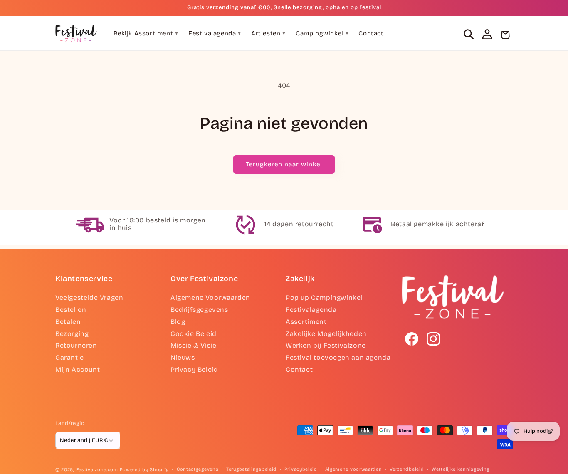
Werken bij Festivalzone (326, 345)
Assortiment (306, 322)
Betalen (68, 322)
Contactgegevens (198, 469)
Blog (177, 322)
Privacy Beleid (194, 369)
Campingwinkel (322, 33)
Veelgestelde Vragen (89, 297)
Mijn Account (77, 369)
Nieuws (182, 357)
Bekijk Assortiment (146, 33)
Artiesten (268, 33)
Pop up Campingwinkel (324, 297)
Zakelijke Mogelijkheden (326, 334)
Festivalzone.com (97, 469)
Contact (370, 33)
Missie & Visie (193, 345)
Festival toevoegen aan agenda (338, 357)
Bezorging (72, 334)
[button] (468, 34)
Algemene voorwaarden (353, 469)
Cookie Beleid (193, 334)
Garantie (69, 357)
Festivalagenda (214, 33)
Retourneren (76, 345)
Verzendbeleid (407, 469)
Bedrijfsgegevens (199, 310)
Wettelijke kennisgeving (460, 469)
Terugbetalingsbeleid (251, 469)
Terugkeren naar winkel (284, 164)
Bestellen (70, 310)
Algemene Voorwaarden (210, 297)
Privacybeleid (300, 469)
